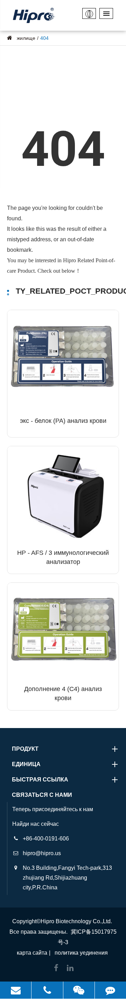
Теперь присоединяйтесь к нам (52, 809)
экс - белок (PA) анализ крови (63, 420)
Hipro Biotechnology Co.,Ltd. (76, 921)
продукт (25, 749)
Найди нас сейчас (35, 824)
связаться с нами (42, 795)
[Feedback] (110, 990)
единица (26, 764)
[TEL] (47, 990)
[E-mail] (15, 990)
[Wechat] (78, 990)
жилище (26, 38)
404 (44, 38)
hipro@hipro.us (42, 853)
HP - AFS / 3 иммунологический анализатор (63, 557)
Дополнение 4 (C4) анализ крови (63, 693)
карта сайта (32, 953)
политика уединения (81, 953)
